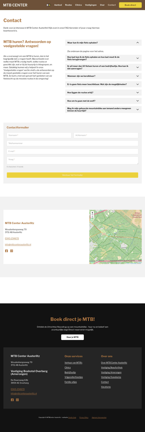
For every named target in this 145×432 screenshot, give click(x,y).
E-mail (11, 151)
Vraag (11, 159)
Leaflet (127, 263)
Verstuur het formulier (72, 175)
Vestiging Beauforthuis (111, 367)
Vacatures (106, 387)
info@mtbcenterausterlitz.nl (18, 244)
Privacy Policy (83, 417)
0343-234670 (12, 238)
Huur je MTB (73, 337)
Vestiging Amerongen (111, 372)
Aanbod (58, 5)
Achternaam (81, 135)
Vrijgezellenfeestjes (74, 377)
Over (102, 5)
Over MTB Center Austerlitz (114, 362)
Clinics (78, 5)
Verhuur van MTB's (73, 362)
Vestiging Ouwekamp (111, 377)
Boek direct (130, 5)
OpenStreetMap (133, 263)
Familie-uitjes (71, 382)
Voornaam (13, 135)
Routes (68, 5)
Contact (112, 5)
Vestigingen (91, 5)
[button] (103, 43)
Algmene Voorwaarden (99, 417)
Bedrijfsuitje (70, 372)
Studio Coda (72, 417)
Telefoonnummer (15, 143)
